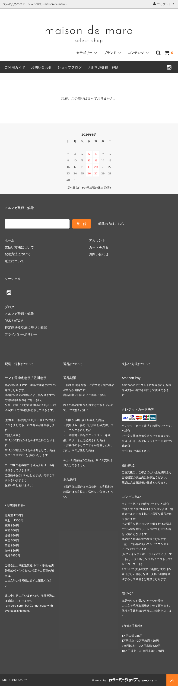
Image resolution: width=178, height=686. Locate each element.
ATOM (18, 321)
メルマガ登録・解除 (103, 67)
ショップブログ (69, 67)
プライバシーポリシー (21, 334)
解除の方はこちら (111, 223)
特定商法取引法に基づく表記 (26, 327)
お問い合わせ (41, 67)
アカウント (164, 4)
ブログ (9, 307)
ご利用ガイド (15, 67)
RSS (8, 321)
